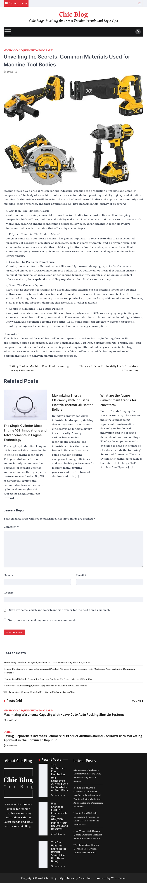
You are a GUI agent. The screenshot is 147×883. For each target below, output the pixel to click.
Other (8, 732)
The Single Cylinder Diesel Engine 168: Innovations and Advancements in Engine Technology (25, 433)
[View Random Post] (139, 3)
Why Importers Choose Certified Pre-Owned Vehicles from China (39, 692)
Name (9, 575)
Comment (11, 527)
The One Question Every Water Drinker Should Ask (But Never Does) (58, 852)
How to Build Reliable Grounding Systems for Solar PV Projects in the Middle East (48, 679)
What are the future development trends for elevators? (118, 400)
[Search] (138, 31)
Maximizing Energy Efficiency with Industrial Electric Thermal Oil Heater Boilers (72, 402)
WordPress (118, 878)
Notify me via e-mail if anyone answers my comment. (42, 620)
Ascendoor (86, 878)
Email (81, 575)
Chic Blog (73, 15)
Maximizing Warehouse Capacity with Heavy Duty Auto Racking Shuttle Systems (47, 662)
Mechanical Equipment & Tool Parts (28, 50)
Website (8, 592)
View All (136, 701)
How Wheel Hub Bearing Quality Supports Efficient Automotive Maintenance (45, 685)
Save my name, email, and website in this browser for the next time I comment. (59, 610)
